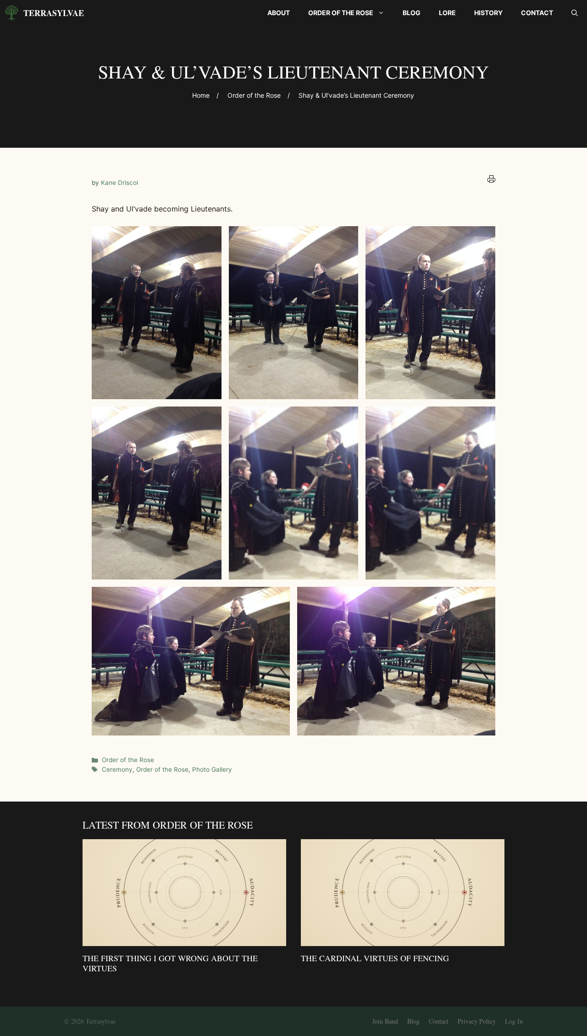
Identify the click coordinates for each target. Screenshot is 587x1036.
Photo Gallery (212, 769)
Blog (412, 13)
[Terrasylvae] (12, 13)
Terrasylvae (53, 13)
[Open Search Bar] (574, 13)
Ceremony (117, 769)
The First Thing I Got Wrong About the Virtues (170, 963)
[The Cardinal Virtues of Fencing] (402, 939)
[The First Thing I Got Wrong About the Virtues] (184, 939)
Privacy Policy (477, 1021)
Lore (447, 13)
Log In (514, 1021)
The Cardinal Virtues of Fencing (375, 958)
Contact (537, 13)
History (488, 13)
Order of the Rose (340, 13)
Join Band (385, 1021)
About (278, 13)
